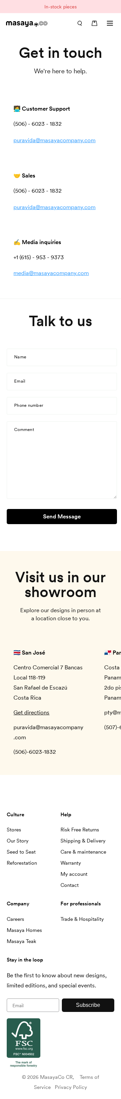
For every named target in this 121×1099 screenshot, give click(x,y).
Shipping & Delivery (83, 841)
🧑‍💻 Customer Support (41, 109)
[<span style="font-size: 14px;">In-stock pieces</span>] (60, 6)
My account (74, 874)
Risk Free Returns (80, 830)
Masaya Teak (21, 941)
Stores (14, 830)
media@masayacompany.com (51, 273)
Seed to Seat (21, 852)
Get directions (31, 712)
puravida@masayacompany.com (54, 140)
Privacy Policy (71, 1087)
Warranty (71, 863)
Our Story (18, 841)
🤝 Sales (24, 175)
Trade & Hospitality (82, 919)
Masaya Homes (24, 930)
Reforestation (22, 863)
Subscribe (88, 1005)
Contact (70, 885)
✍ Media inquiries (37, 242)
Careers (15, 919)
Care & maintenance (83, 852)
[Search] (79, 23)
